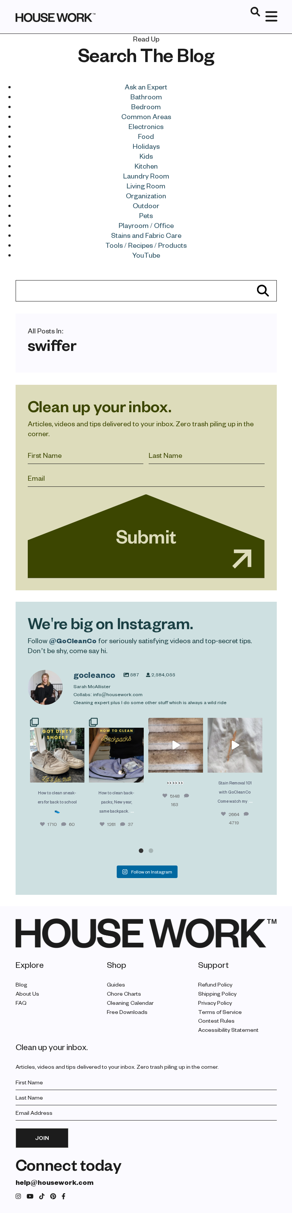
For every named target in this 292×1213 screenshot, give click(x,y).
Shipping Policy (217, 993)
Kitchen (146, 165)
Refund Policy (215, 984)
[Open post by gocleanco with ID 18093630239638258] (57, 750)
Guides (116, 984)
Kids (146, 155)
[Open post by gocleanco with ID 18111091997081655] (175, 745)
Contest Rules (216, 1020)
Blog (21, 984)
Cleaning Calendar (130, 1002)
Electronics (146, 126)
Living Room (146, 185)
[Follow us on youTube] (30, 1196)
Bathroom (146, 96)
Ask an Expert (146, 86)
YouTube (146, 254)
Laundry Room (146, 175)
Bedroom (146, 106)
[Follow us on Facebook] (63, 1196)
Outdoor (146, 205)
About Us (27, 993)
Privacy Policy (215, 1002)
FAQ (21, 1002)
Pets (146, 215)
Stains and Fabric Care (146, 235)
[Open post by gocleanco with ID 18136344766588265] (116, 750)
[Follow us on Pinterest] (53, 1196)
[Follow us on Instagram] (18, 1196)
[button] (141, 850)
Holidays (146, 146)
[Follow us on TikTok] (41, 1196)
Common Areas (146, 116)
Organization (146, 195)
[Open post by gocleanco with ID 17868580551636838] (235, 745)
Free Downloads (127, 1011)
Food (146, 136)
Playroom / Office (146, 225)
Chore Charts (124, 993)
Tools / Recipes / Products (146, 245)
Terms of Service (220, 1011)
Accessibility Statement (228, 1029)
